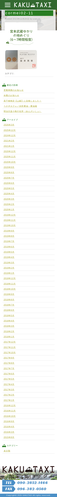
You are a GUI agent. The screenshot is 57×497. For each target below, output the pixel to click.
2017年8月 (9, 363)
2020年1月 (9, 209)
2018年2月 (9, 331)
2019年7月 (9, 241)
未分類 (7, 451)
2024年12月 (10, 135)
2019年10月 (10, 225)
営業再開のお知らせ (14, 90)
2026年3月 (9, 125)
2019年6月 (9, 247)
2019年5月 (9, 252)
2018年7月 (9, 305)
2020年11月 (10, 156)
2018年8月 (9, 299)
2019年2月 (9, 268)
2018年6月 (9, 310)
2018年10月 (10, 289)
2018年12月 (10, 278)
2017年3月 (9, 389)
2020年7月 (9, 178)
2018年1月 (9, 337)
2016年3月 (9, 432)
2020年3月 (9, 199)
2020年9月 (9, 167)
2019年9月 (9, 231)
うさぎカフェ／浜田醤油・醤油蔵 (20, 106)
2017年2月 (9, 395)
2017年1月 (9, 400)
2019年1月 (9, 273)
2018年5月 (9, 315)
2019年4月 (9, 257)
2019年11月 (10, 220)
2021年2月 (9, 141)
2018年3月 (9, 326)
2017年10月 (10, 352)
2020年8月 (9, 172)
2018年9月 (9, 294)
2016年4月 (9, 426)
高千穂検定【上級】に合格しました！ (23, 101)
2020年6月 (9, 183)
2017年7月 (9, 368)
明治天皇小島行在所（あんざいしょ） (23, 111)
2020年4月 (9, 193)
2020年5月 (9, 188)
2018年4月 (9, 321)
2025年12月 (10, 130)
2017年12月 (10, 342)
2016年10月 (10, 416)
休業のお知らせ (11, 95)
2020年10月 (10, 162)
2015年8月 (9, 437)
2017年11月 (10, 347)
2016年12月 (10, 405)
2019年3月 (9, 262)
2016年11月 (10, 411)
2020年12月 (10, 151)
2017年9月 (9, 358)
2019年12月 (10, 215)
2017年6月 (9, 374)
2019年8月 (9, 236)
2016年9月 (9, 421)
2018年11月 (10, 284)
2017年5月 (9, 379)
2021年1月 (9, 146)
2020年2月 (9, 204)
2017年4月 (9, 384)
